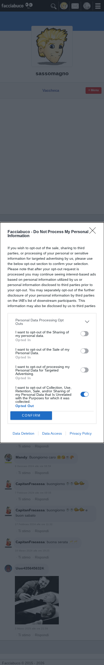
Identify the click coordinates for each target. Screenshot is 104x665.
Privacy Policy (81, 433)
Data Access (52, 433)
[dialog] (52, 332)
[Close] (94, 232)
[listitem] (52, 321)
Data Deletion (23, 433)
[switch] (85, 333)
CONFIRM (31, 415)
